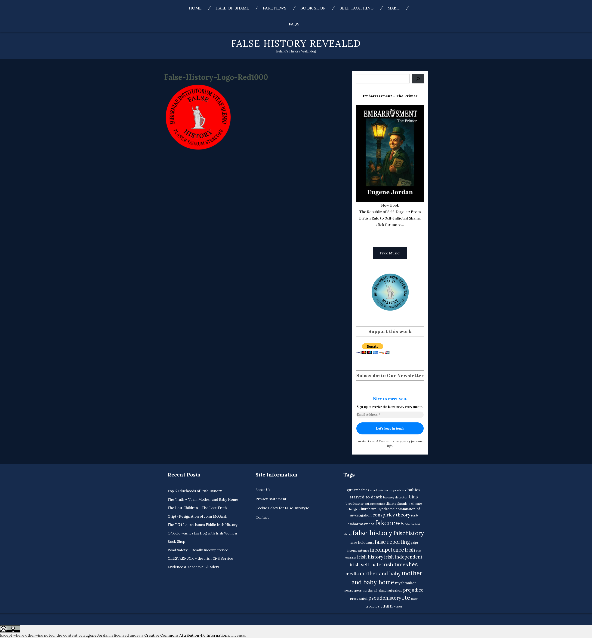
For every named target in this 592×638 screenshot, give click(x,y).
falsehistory (408, 533)
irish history (370, 557)
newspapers (353, 590)
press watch (358, 599)
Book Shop (313, 8)
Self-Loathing (356, 8)
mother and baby (380, 573)
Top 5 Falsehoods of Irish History (195, 491)
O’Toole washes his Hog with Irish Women (202, 533)
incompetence (387, 549)
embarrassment (361, 524)
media (352, 574)
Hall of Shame (232, 8)
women (398, 606)
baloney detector (395, 497)
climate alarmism (397, 504)
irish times (395, 564)
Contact (262, 517)
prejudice (413, 590)
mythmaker (405, 583)
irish (410, 550)
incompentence (358, 551)
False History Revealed (296, 43)
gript (414, 543)
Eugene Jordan (96, 635)
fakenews (389, 523)
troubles (372, 606)
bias (413, 497)
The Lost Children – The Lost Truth (197, 508)
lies (413, 564)
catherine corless (374, 503)
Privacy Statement (271, 499)
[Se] (418, 78)
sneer (414, 598)
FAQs (294, 24)
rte (406, 597)
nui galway (394, 590)
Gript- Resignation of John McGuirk (197, 516)
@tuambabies (358, 490)
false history (372, 532)
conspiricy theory (391, 515)
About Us (263, 490)
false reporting (392, 541)
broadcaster (355, 504)
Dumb (414, 515)
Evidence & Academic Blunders (193, 567)
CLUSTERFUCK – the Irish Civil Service (200, 558)
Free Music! (390, 253)
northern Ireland (374, 590)
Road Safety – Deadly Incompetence (198, 550)
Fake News (275, 8)
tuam (386, 605)
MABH (394, 8)
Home (195, 8)
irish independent (403, 557)
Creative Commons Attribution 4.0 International (187, 635)
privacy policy (401, 441)
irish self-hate (365, 565)
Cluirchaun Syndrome (377, 509)
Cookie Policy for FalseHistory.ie (282, 508)
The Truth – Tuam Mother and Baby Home (203, 499)
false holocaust (361, 542)
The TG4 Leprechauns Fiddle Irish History (202, 524)
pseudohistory (384, 598)
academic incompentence (388, 490)
